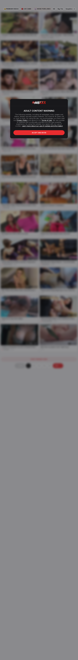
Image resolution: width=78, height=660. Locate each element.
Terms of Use (46, 120)
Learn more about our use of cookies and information (42, 126)
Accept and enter (39, 133)
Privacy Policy (22, 120)
